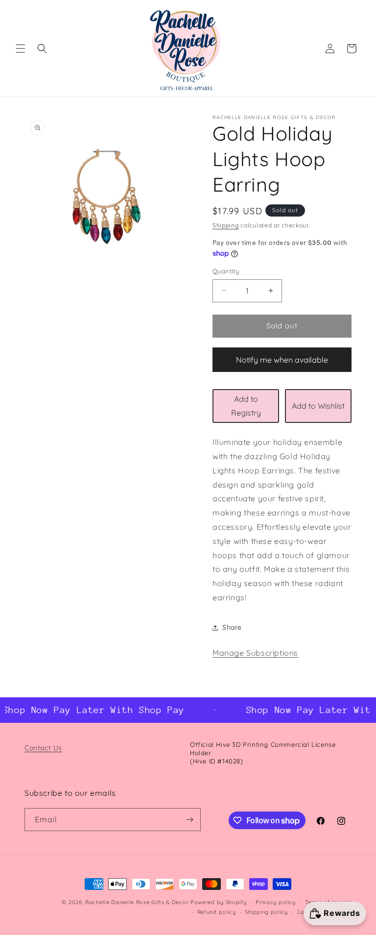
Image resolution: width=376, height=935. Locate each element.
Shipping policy (266, 912)
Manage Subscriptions (255, 653)
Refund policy (216, 912)
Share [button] (232, 627)
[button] (20, 48)
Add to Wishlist (318, 406)
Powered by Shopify (218, 902)
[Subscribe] (189, 819)
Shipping (225, 225)
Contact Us (43, 747)
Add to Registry (246, 406)
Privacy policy (276, 902)
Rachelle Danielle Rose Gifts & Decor (136, 902)
